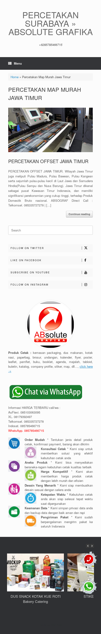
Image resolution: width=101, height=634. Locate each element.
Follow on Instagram (29, 284)
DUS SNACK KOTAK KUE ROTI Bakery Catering (36, 599)
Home (15, 77)
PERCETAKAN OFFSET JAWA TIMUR (48, 161)
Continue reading (79, 214)
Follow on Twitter (27, 248)
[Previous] (88, 546)
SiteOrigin (57, 625)
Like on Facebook (26, 260)
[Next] (92, 546)
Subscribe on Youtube (30, 272)
